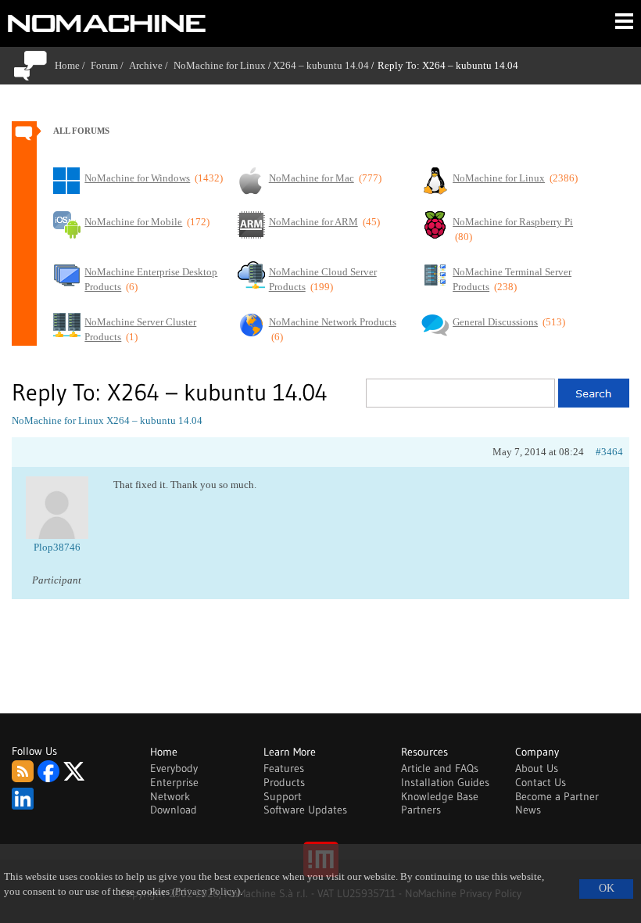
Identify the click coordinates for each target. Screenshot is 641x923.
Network (170, 796)
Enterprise (174, 782)
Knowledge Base (439, 796)
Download (173, 810)
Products (284, 782)
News (528, 810)
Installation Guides (445, 782)
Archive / (151, 65)
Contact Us (540, 782)
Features (283, 768)
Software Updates (305, 810)
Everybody (174, 768)
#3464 (609, 452)
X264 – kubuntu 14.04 (321, 65)
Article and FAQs (439, 768)
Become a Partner (557, 796)
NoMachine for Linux (220, 65)
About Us (536, 768)
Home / (73, 65)
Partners (421, 810)
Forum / (110, 65)
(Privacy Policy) (206, 891)
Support (282, 796)
